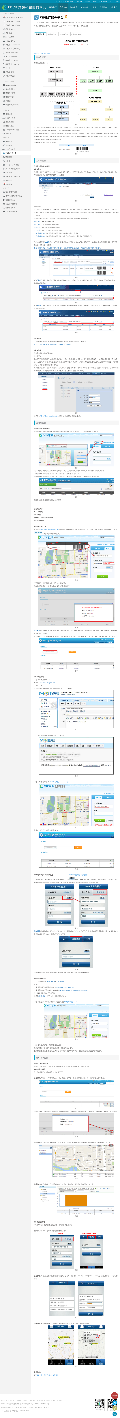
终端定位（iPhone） (13, 60)
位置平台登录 (69, 1)
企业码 (87, 1)
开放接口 (60, 1400)
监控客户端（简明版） (14, 25)
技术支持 (115, 1396)
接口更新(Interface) (12, 105)
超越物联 (84, 7)
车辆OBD (9, 134)
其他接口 (9, 101)
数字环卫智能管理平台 (14, 196)
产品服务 (63, 7)
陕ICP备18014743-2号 (42, 1404)
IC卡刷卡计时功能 (12, 130)
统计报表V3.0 (10, 29)
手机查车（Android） (13, 49)
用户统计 (95, 1)
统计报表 (9, 33)
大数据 (94, 7)
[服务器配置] (114, 1402)
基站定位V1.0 (10, 72)
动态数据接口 (10, 89)
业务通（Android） (12, 52)
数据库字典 (10, 97)
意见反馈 (79, 1)
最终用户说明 (76, 34)
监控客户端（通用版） (14, 21)
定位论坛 (32, 1400)
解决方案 (74, 7)
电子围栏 (9, 145)
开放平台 (103, 7)
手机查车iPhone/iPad (13, 45)
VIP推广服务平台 (12, 153)
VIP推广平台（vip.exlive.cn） (49, 416)
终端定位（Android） (13, 64)
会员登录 (59, 1)
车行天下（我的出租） (14, 176)
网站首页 (53, 7)
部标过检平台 (10, 208)
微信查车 (9, 141)
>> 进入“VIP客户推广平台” (42, 53)
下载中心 (113, 7)
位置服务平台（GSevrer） (15, 17)
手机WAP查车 (10, 76)
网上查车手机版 (11, 56)
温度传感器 (10, 122)
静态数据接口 (10, 93)
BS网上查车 (10, 37)
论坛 (111, 1)
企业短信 (9, 180)
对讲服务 (9, 184)
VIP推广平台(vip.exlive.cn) (72, 1002)
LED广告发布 (10, 118)
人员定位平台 (10, 41)
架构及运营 (40, 34)
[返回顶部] (114, 1414)
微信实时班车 (10, 200)
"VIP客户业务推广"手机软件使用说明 (46, 1375)
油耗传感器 (10, 126)
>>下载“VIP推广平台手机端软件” (78, 875)
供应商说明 (52, 34)
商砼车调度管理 (11, 192)
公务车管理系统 (11, 211)
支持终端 (18, 1400)
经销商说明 (64, 34)
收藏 (117, 1)
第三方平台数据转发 (13, 169)
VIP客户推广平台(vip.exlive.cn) (49, 529)
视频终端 (9, 114)
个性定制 (9, 173)
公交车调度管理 (11, 204)
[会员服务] (114, 1408)
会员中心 (40, 1400)
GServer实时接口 (12, 85)
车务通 (8, 161)
